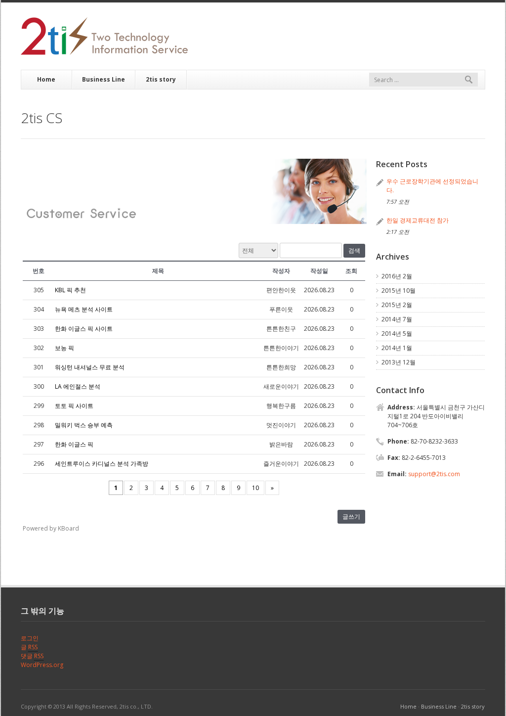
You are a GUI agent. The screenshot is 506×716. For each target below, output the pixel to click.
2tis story (161, 79)
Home (46, 79)
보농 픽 (64, 348)
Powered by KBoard (51, 528)
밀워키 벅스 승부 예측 (84, 425)
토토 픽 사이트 (74, 406)
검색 (354, 250)
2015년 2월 (396, 305)
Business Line (103, 79)
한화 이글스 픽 (74, 444)
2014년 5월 (396, 333)
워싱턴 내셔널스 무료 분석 (90, 367)
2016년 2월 (396, 276)
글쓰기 (351, 516)
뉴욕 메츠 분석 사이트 (84, 309)
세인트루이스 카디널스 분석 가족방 (101, 463)
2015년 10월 (398, 290)
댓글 (32, 656)
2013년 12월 (398, 362)
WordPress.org (42, 665)
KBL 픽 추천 (70, 290)
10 (255, 488)
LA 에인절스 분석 (77, 386)
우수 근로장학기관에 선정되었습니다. (432, 185)
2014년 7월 (396, 319)
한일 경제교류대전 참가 (417, 220)
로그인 (30, 638)
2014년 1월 (396, 348)
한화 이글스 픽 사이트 (84, 328)
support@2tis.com (434, 474)
